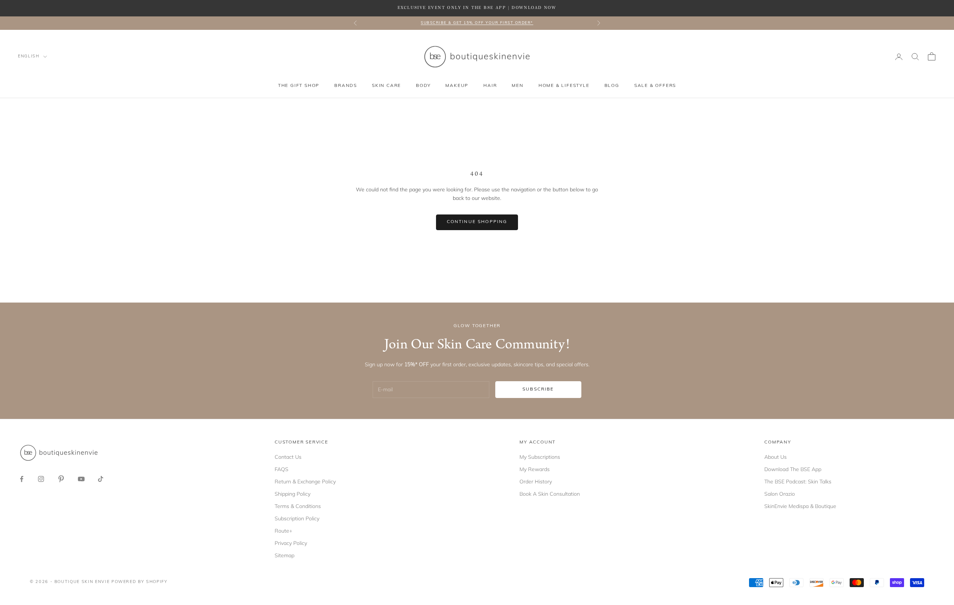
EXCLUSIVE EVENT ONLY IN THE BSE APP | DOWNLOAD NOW (477, 8)
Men (517, 86)
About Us (775, 457)
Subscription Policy (297, 518)
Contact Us (288, 457)
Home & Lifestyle (564, 86)
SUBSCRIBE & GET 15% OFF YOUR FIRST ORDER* (477, 23)
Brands (345, 86)
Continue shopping (477, 222)
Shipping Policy (292, 493)
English (29, 56)
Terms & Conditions (298, 506)
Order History (535, 481)
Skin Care (386, 86)
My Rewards (534, 469)
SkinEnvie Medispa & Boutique (800, 506)
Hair (490, 86)
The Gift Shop (298, 86)
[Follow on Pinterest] (61, 478)
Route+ (283, 530)
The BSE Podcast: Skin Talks (797, 481)
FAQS (281, 469)
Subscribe (538, 389)
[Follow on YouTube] (81, 479)
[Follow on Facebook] (21, 479)
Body (423, 86)
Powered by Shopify (139, 582)
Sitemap (284, 555)
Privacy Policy (291, 543)
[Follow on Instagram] (41, 479)
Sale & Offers (655, 86)
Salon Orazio (779, 493)
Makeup (456, 86)
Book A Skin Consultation (549, 493)
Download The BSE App (792, 469)
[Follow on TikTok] (100, 479)
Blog (611, 86)
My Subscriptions (539, 457)
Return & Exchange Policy (305, 481)
